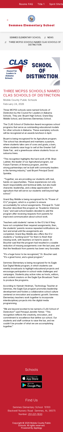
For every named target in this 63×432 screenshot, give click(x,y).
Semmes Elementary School (25, 37)
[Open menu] (7, 20)
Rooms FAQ (26, 4)
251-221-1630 (35, 414)
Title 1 (41, 4)
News (50, 37)
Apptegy (38, 428)
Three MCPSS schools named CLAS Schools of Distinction (35, 43)
